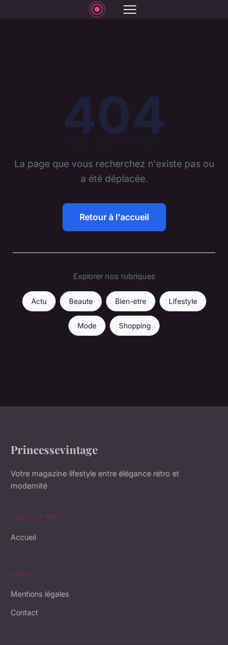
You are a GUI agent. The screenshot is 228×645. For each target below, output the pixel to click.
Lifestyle (183, 301)
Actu (39, 301)
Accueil (23, 537)
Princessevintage (54, 449)
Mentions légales (40, 593)
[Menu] (130, 9)
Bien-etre (130, 301)
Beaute (81, 301)
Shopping (135, 325)
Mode (87, 325)
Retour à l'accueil (114, 217)
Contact (24, 612)
